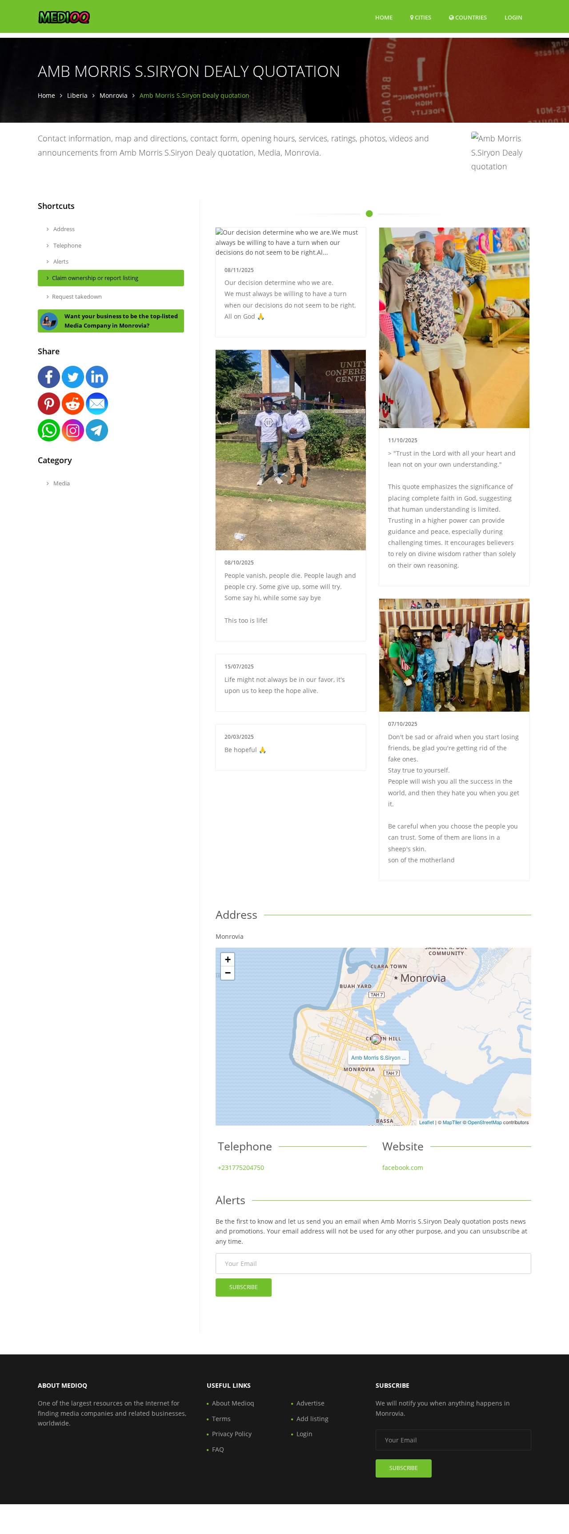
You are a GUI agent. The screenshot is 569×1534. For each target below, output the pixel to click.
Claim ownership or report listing (95, 278)
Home (384, 17)
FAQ (218, 1449)
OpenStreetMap (485, 1121)
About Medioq (233, 1403)
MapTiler (452, 1121)
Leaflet (426, 1121)
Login (513, 17)
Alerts (60, 261)
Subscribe (243, 1287)
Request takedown (77, 296)
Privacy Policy (232, 1434)
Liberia (77, 95)
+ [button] (228, 959)
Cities (422, 17)
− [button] (228, 972)
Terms (221, 1418)
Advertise (311, 1403)
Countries (470, 17)
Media (61, 483)
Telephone (66, 245)
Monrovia (114, 95)
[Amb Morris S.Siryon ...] (376, 1039)
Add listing (313, 1418)
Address (63, 229)
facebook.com (402, 1167)
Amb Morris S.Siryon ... (378, 1057)
